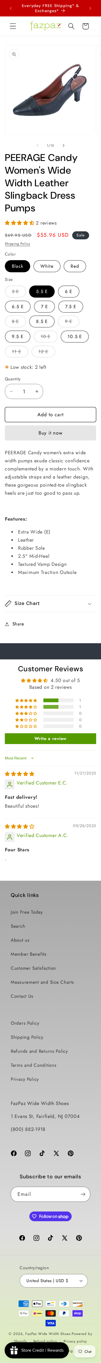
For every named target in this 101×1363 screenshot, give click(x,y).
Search (18, 926)
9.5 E (17, 336)
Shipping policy (71, 1350)
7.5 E (70, 306)
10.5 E (75, 336)
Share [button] (18, 624)
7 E (44, 306)
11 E (20, 353)
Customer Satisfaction (33, 968)
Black (17, 266)
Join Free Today (27, 912)
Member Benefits (29, 954)
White (47, 266)
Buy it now (50, 432)
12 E (47, 353)
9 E (72, 323)
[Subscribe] (83, 1194)
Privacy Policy (25, 1079)
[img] (19, 773)
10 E (49, 338)
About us (20, 940)
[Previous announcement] (11, 8)
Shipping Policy (17, 243)
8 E (19, 323)
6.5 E (18, 306)
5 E (19, 293)
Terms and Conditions (33, 1065)
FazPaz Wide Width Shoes (47, 1333)
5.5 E (42, 291)
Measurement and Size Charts (42, 982)
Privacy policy (75, 1341)
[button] (13, 26)
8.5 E (42, 321)
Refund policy (45, 1341)
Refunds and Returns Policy (39, 1051)
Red (75, 266)
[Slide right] (63, 146)
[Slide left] (37, 146)
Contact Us (22, 996)
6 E (68, 291)
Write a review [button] (50, 738)
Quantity (13, 379)
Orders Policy (25, 1023)
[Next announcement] (90, 8)
